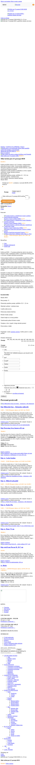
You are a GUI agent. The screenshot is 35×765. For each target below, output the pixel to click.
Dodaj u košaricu (8, 201)
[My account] (30, 4)
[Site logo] (17, 4)
